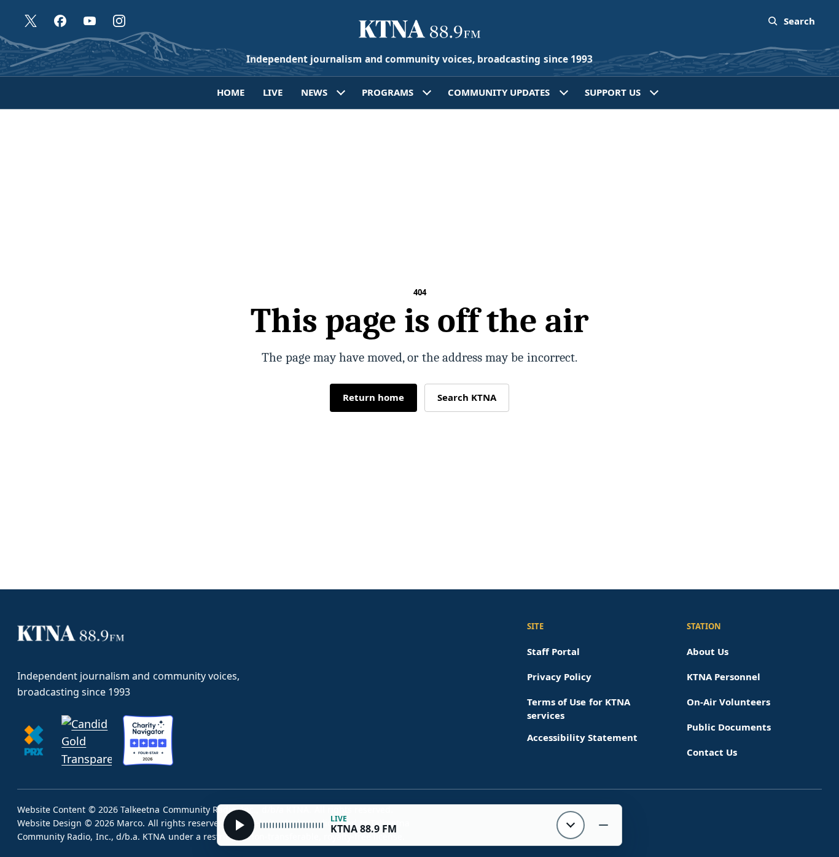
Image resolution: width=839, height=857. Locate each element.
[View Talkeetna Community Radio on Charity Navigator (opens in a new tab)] (148, 740)
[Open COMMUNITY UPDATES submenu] (564, 93)
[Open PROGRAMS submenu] (427, 93)
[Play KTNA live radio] (239, 825)
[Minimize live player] (603, 825)
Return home (373, 397)
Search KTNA (466, 397)
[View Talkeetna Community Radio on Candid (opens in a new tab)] (86, 740)
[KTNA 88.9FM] (419, 30)
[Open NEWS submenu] (341, 93)
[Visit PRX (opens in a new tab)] (33, 740)
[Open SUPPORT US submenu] (654, 93)
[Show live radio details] (570, 825)
